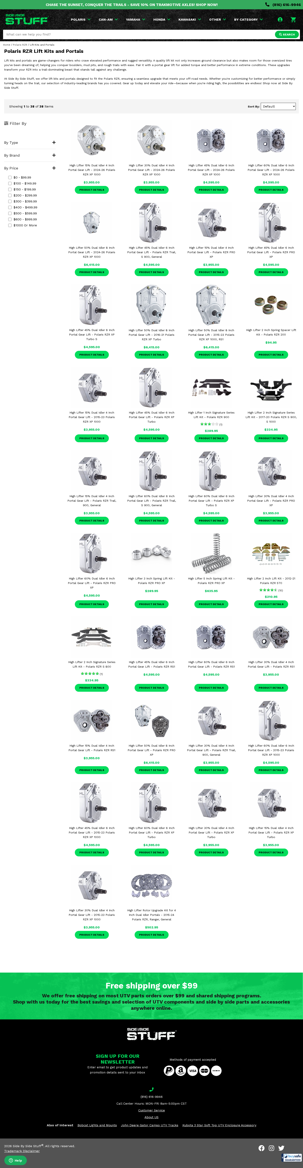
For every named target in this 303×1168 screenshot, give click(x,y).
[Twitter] (281, 1148)
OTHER (215, 19)
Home (6, 44)
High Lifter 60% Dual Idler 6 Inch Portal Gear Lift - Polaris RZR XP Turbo (152, 832)
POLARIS (78, 19)
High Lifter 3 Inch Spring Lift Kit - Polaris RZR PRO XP (151, 581)
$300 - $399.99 (25, 201)
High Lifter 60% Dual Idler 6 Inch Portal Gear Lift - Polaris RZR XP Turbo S (211, 500)
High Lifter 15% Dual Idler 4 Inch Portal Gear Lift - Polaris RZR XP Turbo (271, 832)
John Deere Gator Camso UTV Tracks (149, 1125)
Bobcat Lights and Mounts (97, 1125)
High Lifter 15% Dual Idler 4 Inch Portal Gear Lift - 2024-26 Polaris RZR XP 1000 (91, 170)
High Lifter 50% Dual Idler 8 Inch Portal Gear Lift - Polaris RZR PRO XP (151, 750)
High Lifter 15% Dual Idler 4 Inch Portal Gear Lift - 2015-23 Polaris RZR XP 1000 (92, 417)
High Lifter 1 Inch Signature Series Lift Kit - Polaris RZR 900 (211, 415)
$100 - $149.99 (25, 183)
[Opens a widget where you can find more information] (15, 1161)
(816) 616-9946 (286, 4)
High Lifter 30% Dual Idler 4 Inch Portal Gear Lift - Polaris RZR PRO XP (271, 500)
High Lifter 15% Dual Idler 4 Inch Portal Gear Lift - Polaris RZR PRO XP (211, 252)
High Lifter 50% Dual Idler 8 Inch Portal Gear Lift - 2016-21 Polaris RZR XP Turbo (151, 335)
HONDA (159, 19)
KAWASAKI (187, 19)
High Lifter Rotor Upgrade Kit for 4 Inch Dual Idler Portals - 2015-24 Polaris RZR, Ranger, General (151, 915)
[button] (291, 1158)
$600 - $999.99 (25, 219)
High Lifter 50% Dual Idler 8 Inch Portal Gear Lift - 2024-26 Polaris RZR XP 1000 (91, 252)
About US (151, 1117)
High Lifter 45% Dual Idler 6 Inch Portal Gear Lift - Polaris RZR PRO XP (271, 252)
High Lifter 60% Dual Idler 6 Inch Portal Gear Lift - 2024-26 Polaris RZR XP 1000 (271, 170)
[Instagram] (271, 1148)
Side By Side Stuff (28, 1146)
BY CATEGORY (246, 19)
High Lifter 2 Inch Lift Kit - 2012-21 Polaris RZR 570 (271, 581)
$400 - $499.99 (25, 207)
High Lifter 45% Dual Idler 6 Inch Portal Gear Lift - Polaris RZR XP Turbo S (92, 334)
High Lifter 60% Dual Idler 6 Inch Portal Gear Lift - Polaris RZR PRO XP (92, 583)
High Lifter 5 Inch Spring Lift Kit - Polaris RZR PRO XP (211, 581)
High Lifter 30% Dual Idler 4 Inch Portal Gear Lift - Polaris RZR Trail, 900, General (211, 750)
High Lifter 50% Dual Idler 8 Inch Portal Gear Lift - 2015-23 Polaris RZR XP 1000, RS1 (211, 335)
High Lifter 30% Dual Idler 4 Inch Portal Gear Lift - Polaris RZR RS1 (271, 664)
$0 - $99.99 (22, 177)
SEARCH (288, 34)
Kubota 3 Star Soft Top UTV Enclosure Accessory (219, 1125)
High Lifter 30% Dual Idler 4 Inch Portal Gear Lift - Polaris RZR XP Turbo (211, 832)
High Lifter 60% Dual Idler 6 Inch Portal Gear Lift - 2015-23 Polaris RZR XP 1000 (271, 750)
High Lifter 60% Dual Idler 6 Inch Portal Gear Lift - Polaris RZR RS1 (211, 664)
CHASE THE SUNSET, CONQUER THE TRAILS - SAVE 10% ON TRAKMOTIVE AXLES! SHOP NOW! (132, 4)
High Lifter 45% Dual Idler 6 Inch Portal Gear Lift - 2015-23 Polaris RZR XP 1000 (92, 832)
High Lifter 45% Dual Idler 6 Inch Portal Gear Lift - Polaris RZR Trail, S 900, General (151, 252)
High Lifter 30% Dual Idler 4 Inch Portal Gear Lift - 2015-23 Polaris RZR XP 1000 (92, 915)
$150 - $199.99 (25, 189)
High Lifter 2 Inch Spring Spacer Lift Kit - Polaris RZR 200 (271, 332)
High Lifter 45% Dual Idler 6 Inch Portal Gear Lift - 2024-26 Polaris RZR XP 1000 (211, 170)
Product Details (91, 189)
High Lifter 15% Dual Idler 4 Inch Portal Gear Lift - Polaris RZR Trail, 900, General (91, 500)
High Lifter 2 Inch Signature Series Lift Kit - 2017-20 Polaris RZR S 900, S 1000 (271, 417)
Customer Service (151, 1110)
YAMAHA (133, 19)
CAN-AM (106, 19)
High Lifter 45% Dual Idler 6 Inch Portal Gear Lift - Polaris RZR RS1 (151, 664)
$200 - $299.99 (25, 195)
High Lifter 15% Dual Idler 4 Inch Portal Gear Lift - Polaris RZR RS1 (91, 748)
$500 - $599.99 (25, 213)
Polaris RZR (20, 44)
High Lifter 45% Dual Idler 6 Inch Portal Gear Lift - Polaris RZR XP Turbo (151, 417)
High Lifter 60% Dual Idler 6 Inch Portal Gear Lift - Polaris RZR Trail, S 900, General (151, 500)
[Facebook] (261, 1148)
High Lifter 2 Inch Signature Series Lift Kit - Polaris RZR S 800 (91, 664)
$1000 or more (25, 225)
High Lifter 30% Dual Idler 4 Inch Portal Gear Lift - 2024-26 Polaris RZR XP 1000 (151, 170)
